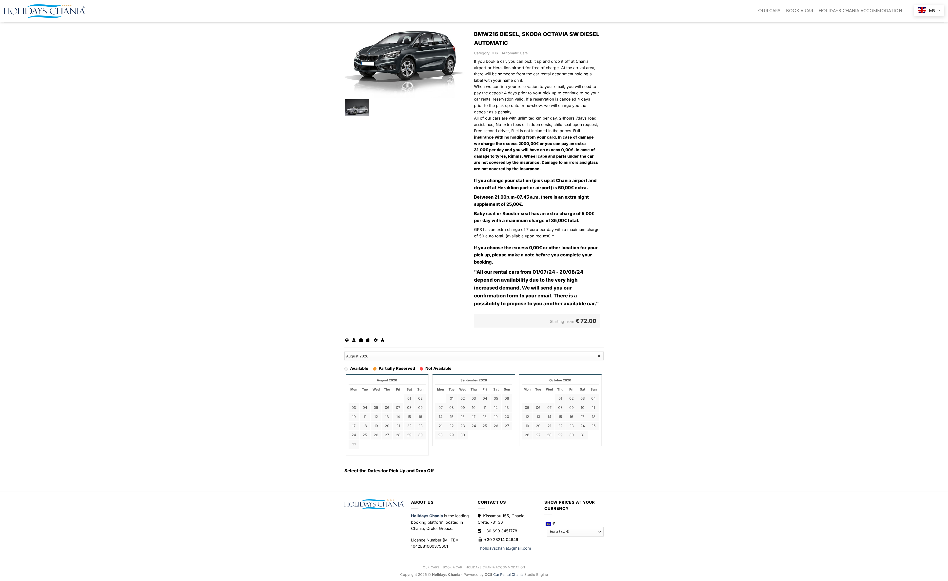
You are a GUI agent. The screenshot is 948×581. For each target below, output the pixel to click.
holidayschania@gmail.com (505, 548)
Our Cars (769, 11)
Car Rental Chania (508, 574)
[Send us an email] (912, 15)
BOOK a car (799, 11)
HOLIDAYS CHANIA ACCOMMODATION (860, 11)
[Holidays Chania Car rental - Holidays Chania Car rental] (44, 11)
